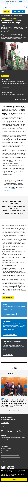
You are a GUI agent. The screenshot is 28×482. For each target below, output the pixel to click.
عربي (22, 3)
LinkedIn (17, 431)
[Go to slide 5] (15, 410)
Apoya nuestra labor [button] (8, 297)
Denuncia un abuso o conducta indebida (10, 455)
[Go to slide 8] (19, 410)
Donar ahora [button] (5, 76)
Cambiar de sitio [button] (18, 1)
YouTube (11, 431)
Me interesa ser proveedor (7, 459)
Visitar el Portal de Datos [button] (9, 334)
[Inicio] (7, 7)
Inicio (2, 15)
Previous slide (2, 386)
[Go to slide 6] (16, 410)
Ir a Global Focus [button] (8, 354)
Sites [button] (26, 8)
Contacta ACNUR (5, 450)
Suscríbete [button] (4, 442)
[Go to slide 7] (17, 410)
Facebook (5, 431)
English (6, 3)
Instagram (8, 431)
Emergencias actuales (17, 15)
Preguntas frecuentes (6, 448)
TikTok (14, 431)
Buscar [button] (22, 8)
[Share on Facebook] (15, 368)
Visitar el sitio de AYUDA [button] (9, 314)
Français (11, 3)
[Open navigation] (1, 7)
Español (17, 3)
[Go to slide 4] (13, 410)
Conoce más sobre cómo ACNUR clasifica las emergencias (14, 189)
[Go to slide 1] (9, 410)
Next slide (25, 386)
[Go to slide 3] (12, 410)
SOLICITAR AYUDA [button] (19, 12)
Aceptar (14, 479)
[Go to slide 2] (11, 410)
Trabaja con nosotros (5, 461)
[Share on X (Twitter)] (12, 368)
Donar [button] (24, 8)
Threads (20, 431)
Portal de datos (12, 100)
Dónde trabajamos (8, 15)
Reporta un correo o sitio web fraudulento (10, 457)
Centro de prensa (5, 453)
